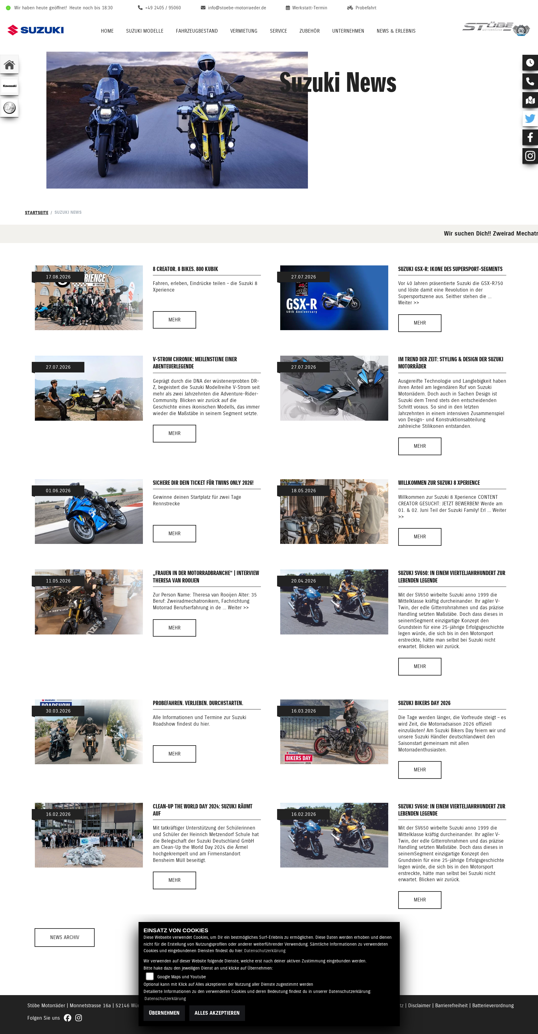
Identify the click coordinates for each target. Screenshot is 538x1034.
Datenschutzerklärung (265, 950)
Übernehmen (164, 1013)
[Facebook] (530, 137)
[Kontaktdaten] (530, 81)
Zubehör (310, 31)
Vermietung (243, 31)
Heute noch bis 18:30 (91, 8)
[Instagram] (530, 156)
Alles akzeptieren (217, 1013)
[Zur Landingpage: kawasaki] (9, 86)
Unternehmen (348, 31)
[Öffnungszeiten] (530, 62)
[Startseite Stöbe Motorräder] (496, 30)
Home (107, 31)
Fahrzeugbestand (197, 31)
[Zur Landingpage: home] (9, 64)
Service (278, 31)
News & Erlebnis (396, 31)
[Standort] (530, 100)
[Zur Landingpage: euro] (9, 107)
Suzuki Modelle (144, 31)
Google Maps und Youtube (181, 976)
